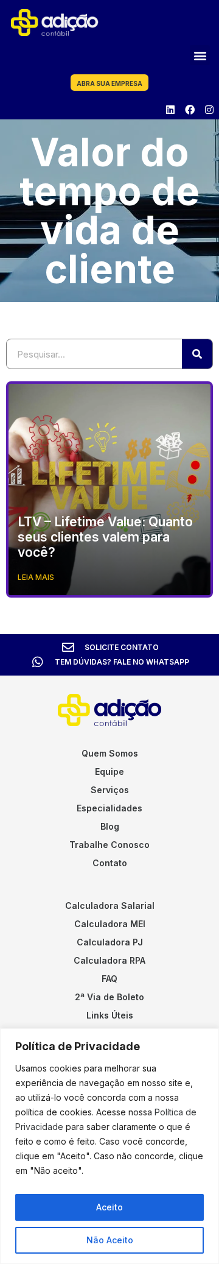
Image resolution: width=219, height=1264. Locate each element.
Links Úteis (109, 1015)
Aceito (109, 1207)
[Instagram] (209, 109)
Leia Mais (36, 577)
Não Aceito (109, 1240)
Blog (109, 826)
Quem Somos (110, 753)
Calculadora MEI (109, 924)
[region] (109, 1146)
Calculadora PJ (110, 942)
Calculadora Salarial (110, 905)
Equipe (109, 771)
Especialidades (109, 808)
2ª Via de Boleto (109, 997)
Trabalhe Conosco (109, 844)
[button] (200, 55)
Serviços (110, 790)
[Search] (197, 354)
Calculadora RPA (109, 960)
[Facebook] (190, 109)
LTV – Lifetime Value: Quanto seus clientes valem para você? (105, 537)
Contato (109, 863)
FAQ (109, 978)
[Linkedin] (170, 109)
